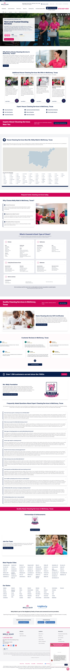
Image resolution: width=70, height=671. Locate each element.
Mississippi (30, 595)
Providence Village (43, 179)
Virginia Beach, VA (63, 572)
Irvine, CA (21, 574)
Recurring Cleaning (9, 86)
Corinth (11, 180)
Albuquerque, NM (6, 565)
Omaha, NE (46, 565)
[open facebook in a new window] (56, 15)
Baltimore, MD (5, 572)
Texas (53, 591)
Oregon (45, 591)
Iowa (20, 591)
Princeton (43, 176)
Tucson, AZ (62, 570)
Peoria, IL (45, 568)
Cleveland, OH (13, 570)
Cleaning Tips (31, 8)
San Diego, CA (54, 575)
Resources (60, 631)
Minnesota (29, 593)
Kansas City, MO (30, 565)
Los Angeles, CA (31, 572)
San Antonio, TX (55, 573)
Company (41, 631)
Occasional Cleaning (9, 114)
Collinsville (11, 176)
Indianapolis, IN (22, 572)
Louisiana (21, 597)
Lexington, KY (30, 568)
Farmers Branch (19, 180)
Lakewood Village (31, 180)
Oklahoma (46, 589)
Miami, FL (37, 565)
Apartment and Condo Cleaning (32, 109)
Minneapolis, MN (39, 568)
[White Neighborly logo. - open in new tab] (3, 0)
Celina (11, 175)
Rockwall (50, 175)
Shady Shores (50, 180)
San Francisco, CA (55, 577)
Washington (54, 597)
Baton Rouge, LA (6, 574)
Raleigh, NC (46, 576)
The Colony (56, 175)
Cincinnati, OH (13, 568)
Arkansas (4, 591)
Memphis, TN (30, 574)
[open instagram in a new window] (63, 15)
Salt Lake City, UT (55, 571)
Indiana (20, 589)
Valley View (56, 179)
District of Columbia (13, 590)
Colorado (5, 595)
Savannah (50, 179)
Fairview (18, 179)
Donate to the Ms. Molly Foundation (10, 394)
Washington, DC (63, 574)
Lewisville (37, 175)
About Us (25, 8)
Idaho (12, 596)
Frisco (24, 175)
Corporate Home (61, 641)
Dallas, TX (13, 577)
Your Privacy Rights (49, 663)
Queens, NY (46, 574)
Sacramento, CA (55, 565)
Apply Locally (52, 3)
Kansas (20, 593)
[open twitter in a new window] (59, 15)
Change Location (45, 3)
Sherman (50, 182)
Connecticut (5, 597)
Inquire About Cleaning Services (60, 123)
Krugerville (30, 176)
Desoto (18, 175)
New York (37, 595)
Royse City (50, 176)
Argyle (4, 176)
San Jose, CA (62, 565)
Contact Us (41, 637)
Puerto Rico (46, 595)
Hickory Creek (25, 180)
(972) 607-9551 (63, 9)
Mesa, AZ (29, 576)
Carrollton (5, 183)
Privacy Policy (27, 663)
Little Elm (37, 176)
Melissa (37, 179)
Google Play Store (50, 622)
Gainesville (24, 176)
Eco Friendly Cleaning (52, 112)
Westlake (56, 182)
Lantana (30, 182)
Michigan (29, 591)
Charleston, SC (6, 576)
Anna (4, 175)
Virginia (53, 595)
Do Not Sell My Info (40, 663)
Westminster (56, 183)
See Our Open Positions (8, 547)
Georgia (12, 594)
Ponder (43, 175)
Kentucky (21, 595)
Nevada (37, 180)
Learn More (6, 65)
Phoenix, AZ (46, 570)
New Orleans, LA (39, 572)
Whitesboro (63, 175)
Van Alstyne (56, 180)
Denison (11, 183)
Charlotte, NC (13, 565)
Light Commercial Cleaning (42, 86)
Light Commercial (11, 8)
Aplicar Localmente (59, 3)
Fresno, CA (21, 568)
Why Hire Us (18, 8)
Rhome (43, 182)
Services (21, 631)
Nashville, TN (38, 570)
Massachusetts (30, 589)
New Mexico (38, 593)
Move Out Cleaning (30, 114)
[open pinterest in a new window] (68, 15)
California (5, 593)
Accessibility (33, 663)
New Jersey (38, 591)
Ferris (17, 183)
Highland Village (25, 182)
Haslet (24, 179)
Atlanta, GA (5, 568)
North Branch (37, 182)
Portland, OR (46, 572)
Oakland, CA (38, 574)
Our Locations (60, 637)
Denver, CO (21, 565)
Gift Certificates (65, 3)
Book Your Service (63, 303)
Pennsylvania (46, 593)
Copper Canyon (12, 179)
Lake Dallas (31, 179)
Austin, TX (5, 570)
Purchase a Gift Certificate (41, 324)
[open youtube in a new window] (61, 15)
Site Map (59, 639)
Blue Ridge (5, 182)
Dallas (11, 182)
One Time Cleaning (25, 86)
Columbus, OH (14, 575)
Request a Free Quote (52, 8)
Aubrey (5, 179)
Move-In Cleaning (30, 112)
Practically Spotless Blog (40, 8)
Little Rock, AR (30, 570)
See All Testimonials (35, 364)
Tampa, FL (62, 568)
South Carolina (46, 597)
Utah (53, 593)
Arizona (4, 589)
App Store (41, 622)
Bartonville (5, 180)
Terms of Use (22, 663)
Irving (23, 183)
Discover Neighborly (23, 622)
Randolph (43, 181)
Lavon (30, 183)
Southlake (50, 183)
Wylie (62, 176)
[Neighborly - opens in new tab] (7, 649)
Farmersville (18, 182)
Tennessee (54, 589)
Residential (4, 8)
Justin (30, 175)
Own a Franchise (42, 643)
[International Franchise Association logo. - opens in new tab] (4, 649)
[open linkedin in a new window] (66, 15)
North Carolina (38, 597)
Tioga (56, 176)
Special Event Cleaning (53, 109)
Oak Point (37, 183)
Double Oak (18, 176)
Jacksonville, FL (22, 576)
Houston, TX (21, 570)
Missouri (29, 597)
